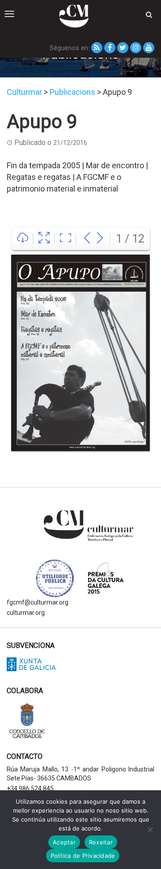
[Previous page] (87, 239)
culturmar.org (26, 612)
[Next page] (100, 239)
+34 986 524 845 (30, 788)
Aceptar (64, 842)
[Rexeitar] (149, 829)
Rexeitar (101, 842)
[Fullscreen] (44, 239)
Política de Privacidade (83, 855)
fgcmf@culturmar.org (37, 602)
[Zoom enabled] (65, 239)
